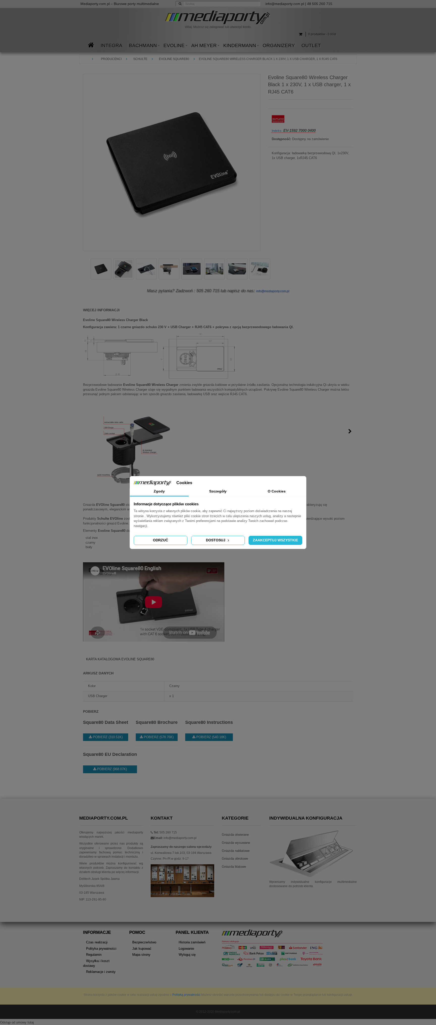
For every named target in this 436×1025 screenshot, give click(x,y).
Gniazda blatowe (234, 866)
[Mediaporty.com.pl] (218, 17)
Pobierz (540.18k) (210, 737)
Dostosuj (216, 540)
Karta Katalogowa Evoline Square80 (120, 659)
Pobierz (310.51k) (107, 737)
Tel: (156, 832)
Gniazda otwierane (235, 834)
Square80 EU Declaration (110, 754)
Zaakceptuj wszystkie (275, 540)
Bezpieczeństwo (144, 942)
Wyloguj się (187, 954)
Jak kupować (141, 948)
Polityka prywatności (101, 948)
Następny (350, 431)
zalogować (216, 27)
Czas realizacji (96, 942)
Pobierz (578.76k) (158, 737)
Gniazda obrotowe (235, 858)
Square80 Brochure (157, 722)
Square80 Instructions (209, 722)
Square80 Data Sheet (105, 722)
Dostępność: (281, 139)
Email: (158, 838)
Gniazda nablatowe (236, 851)
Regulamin (93, 954)
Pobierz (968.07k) (111, 769)
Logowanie (186, 948)
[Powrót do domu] (88, 59)
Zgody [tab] (159, 491)
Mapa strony (141, 954)
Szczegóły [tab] (218, 491)
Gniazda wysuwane (236, 843)
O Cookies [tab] (277, 491)
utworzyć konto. (240, 27)
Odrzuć (160, 540)
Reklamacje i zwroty (101, 972)
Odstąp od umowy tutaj (17, 1022)
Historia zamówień (192, 942)
